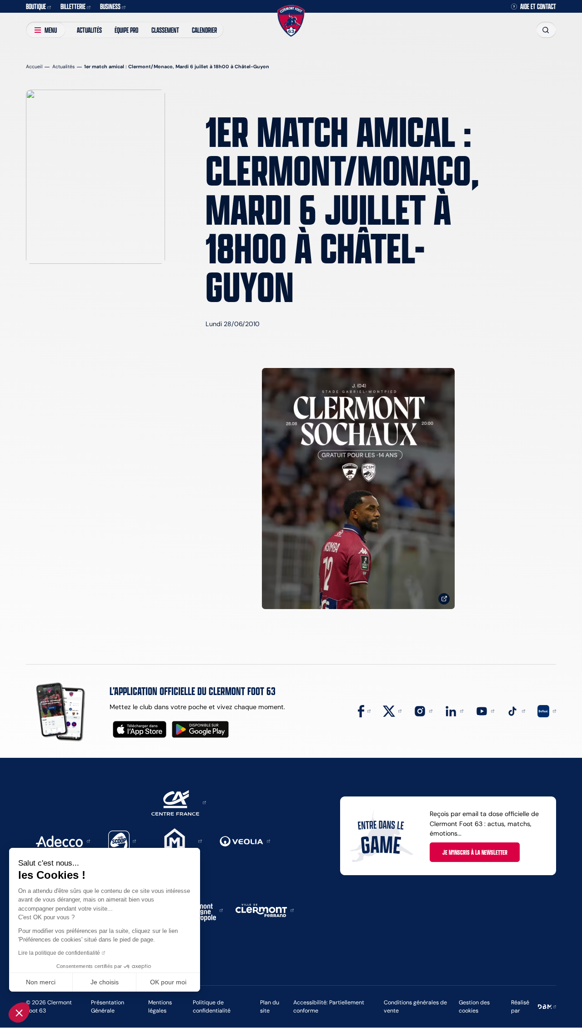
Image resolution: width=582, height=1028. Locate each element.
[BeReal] (546, 710)
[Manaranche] (177, 841)
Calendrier (204, 30)
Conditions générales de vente (415, 1006)
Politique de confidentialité (212, 1006)
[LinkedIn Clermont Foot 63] (454, 710)
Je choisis (104, 982)
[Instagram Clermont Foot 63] (423, 710)
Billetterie (72, 6)
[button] (19, 1012)
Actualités (89, 30)
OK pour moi (168, 982)
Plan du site (269, 1006)
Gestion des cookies (474, 1006)
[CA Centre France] (178, 802)
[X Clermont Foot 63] (392, 710)
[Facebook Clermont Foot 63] (364, 710)
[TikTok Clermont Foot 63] (516, 710)
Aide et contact (538, 6)
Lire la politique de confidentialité (59, 953)
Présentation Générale (107, 1006)
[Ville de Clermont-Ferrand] (265, 910)
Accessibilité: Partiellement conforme (328, 1006)
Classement (165, 30)
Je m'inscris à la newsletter (474, 852)
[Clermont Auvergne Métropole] (202, 910)
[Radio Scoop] (122, 841)
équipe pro (126, 30)
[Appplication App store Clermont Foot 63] (139, 729)
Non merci (40, 982)
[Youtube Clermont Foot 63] (485, 710)
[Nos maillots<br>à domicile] (358, 489)
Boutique (36, 6)
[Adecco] (62, 841)
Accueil (34, 67)
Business (110, 6)
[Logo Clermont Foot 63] (291, 21)
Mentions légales (160, 1006)
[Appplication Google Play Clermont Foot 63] (200, 729)
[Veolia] (245, 841)
